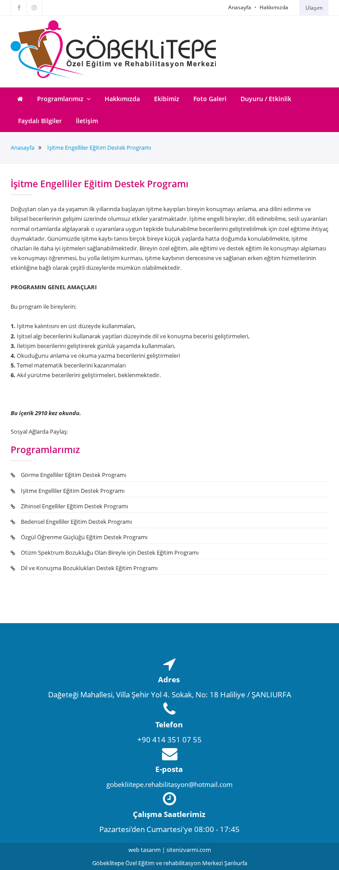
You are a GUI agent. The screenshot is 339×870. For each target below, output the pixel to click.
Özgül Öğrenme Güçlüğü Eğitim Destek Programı (84, 537)
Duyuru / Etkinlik (266, 99)
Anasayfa (239, 7)
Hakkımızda (274, 7)
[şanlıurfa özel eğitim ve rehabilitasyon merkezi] (113, 49)
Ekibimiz (166, 99)
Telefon (169, 724)
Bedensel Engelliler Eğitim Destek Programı (76, 522)
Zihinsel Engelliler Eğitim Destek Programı (74, 506)
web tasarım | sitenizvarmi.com (169, 850)
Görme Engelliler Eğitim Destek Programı (73, 475)
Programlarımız (61, 99)
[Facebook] (18, 7)
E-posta (169, 769)
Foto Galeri (209, 99)
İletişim (87, 121)
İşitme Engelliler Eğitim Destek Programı (99, 147)
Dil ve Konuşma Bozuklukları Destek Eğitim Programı (89, 568)
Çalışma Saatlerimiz (169, 814)
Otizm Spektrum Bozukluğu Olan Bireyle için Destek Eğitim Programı (110, 552)
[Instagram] (34, 7)
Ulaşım (314, 7)
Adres (169, 679)
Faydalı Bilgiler (40, 121)
